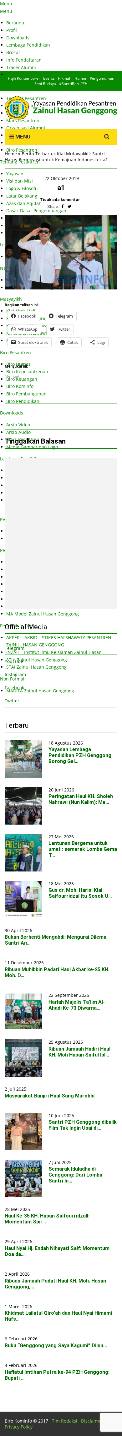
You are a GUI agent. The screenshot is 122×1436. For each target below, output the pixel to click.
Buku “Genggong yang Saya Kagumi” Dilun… (56, 1345)
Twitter (12, 701)
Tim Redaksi (64, 1421)
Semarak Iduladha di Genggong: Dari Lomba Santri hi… (75, 1175)
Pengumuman (102, 78)
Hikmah (64, 78)
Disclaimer (92, 1421)
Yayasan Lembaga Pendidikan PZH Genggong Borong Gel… (79, 755)
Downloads (17, 38)
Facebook (14, 687)
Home (11, 154)
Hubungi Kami (21, 75)
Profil (11, 30)
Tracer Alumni (21, 67)
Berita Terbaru (37, 154)
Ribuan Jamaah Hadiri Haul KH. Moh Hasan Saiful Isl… (79, 1052)
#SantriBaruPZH (73, 83)
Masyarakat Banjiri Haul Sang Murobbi (49, 1096)
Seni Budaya (45, 83)
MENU (22, 136)
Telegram (14, 648)
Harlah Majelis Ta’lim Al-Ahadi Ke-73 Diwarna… (76, 1005)
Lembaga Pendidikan (28, 45)
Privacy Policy (19, 1427)
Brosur (13, 52)
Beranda (15, 23)
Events (49, 78)
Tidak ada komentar (60, 199)
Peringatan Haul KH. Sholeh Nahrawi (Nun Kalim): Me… (80, 799)
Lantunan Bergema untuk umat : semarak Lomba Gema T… (82, 849)
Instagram (15, 674)
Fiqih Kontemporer (24, 78)
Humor (80, 78)
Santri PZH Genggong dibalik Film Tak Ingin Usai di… (82, 1125)
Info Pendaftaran (24, 60)
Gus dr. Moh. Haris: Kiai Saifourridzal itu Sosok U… (80, 893)
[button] (61, 252)
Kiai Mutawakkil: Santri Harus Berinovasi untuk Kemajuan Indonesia (55, 157)
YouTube (14, 661)
